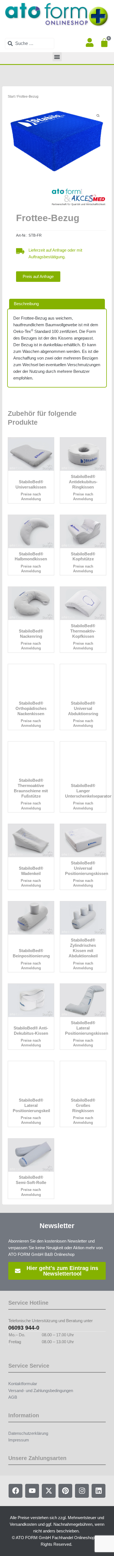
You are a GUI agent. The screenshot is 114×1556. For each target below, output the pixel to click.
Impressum (18, 1440)
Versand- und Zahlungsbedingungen (40, 1390)
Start (11, 96)
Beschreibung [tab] (26, 304)
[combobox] (29, 43)
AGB (12, 1397)
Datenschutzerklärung (28, 1433)
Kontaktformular (22, 1384)
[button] (57, 56)
